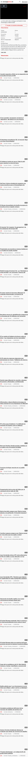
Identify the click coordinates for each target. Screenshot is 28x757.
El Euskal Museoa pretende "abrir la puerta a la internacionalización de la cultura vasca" (13, 621)
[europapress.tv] (8, 2)
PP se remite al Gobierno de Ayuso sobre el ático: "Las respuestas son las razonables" (13, 337)
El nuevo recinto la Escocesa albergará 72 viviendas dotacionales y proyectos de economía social (12, 293)
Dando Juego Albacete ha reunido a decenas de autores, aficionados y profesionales (13, 380)
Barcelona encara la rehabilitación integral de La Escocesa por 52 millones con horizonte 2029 (14, 315)
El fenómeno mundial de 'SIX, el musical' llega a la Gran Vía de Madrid (14, 140)
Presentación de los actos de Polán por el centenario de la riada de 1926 (12, 490)
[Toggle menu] (1, 2)
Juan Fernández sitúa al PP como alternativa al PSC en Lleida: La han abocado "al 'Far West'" (13, 556)
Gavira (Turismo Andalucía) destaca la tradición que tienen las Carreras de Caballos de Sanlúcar (13, 730)
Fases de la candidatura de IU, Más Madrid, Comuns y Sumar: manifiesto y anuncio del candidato (13, 665)
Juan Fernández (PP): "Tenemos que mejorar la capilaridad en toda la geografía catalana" (13, 577)
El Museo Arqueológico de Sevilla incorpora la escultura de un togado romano (13, 206)
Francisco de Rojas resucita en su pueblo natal (12, 468)
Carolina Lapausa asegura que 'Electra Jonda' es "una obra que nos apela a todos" (13, 534)
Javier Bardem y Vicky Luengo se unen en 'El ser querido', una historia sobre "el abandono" (13, 96)
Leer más (3, 52)
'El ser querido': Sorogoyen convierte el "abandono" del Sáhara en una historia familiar (12, 118)
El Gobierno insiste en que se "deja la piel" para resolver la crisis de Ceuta (12, 162)
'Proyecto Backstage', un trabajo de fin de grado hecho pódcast (12, 752)
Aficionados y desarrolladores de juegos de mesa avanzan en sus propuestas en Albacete (14, 402)
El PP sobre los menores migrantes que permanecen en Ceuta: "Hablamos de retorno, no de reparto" (14, 359)
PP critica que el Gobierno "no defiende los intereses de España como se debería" (12, 424)
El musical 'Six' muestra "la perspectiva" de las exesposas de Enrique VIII (13, 227)
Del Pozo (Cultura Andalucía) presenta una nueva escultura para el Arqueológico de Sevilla (13, 184)
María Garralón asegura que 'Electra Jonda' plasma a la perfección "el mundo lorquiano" (13, 512)
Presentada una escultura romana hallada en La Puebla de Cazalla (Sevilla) (14, 249)
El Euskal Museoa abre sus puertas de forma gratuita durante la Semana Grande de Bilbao (14, 643)
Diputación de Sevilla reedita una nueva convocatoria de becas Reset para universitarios (12, 599)
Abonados (24, 2)
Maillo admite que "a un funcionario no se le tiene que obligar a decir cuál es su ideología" (13, 687)
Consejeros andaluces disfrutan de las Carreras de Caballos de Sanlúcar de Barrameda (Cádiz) (11, 709)
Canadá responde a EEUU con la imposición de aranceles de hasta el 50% (14, 74)
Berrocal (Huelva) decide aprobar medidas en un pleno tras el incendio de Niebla (13, 446)
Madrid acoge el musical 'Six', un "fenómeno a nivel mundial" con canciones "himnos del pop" (14, 271)
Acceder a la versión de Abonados (15, 25)
